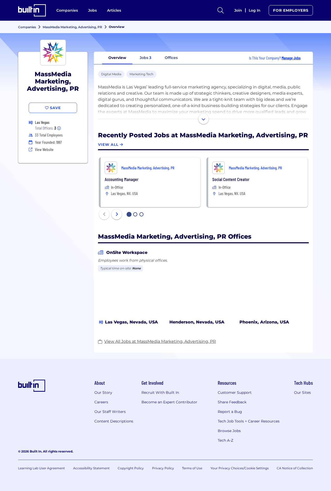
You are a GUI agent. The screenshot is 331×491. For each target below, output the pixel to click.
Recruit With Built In (160, 392)
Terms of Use (192, 468)
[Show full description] (203, 119)
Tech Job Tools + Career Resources (249, 421)
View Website (44, 149)
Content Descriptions (113, 421)
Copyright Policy (131, 468)
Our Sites (302, 392)
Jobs (92, 10)
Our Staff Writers (110, 411)
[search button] (220, 10)
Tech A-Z (225, 440)
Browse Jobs (229, 430)
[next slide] (116, 214)
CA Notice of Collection (295, 468)
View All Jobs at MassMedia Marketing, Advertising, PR (160, 341)
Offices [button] (171, 57)
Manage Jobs (291, 57)
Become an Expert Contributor (169, 402)
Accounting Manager (121, 179)
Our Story (103, 392)
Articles (114, 10)
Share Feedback (232, 402)
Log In (254, 10)
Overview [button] (117, 57)
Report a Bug (230, 411)
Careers (101, 402)
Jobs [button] (145, 57)
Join (238, 10)
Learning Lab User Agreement (41, 468)
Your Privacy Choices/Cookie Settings (239, 468)
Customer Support (235, 392)
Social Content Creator (230, 179)
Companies (67, 10)
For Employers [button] (291, 10)
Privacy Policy (163, 468)
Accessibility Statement (91, 468)
